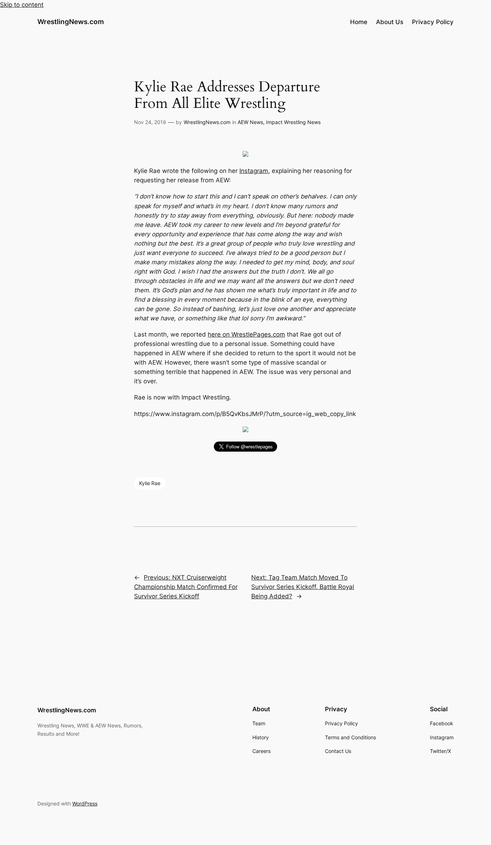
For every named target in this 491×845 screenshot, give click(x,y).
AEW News (250, 122)
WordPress (84, 803)
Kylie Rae (149, 483)
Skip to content (21, 4)
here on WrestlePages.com (246, 334)
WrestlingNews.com (70, 21)
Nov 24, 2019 (150, 122)
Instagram (253, 170)
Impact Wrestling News (293, 122)
